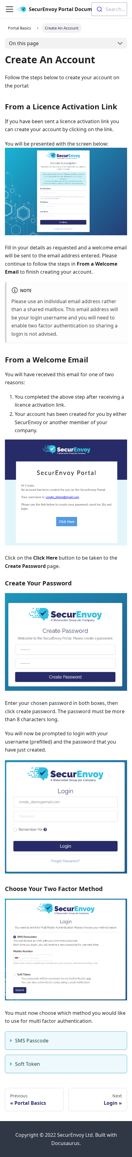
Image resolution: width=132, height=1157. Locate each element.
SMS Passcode (32, 1040)
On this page (24, 43)
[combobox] (109, 9)
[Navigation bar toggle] (9, 9)
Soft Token (27, 1064)
